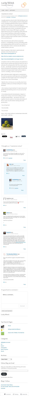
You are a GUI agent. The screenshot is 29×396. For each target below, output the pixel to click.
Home (3, 10)
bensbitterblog (15, 179)
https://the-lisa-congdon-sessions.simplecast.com (12, 56)
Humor (2, 345)
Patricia (8, 212)
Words (2, 351)
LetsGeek (3, 388)
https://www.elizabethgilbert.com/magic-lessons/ (12, 59)
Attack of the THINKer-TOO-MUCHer (16, 332)
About (7, 10)
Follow (3, 374)
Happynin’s (12, 10)
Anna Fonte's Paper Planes (7, 384)
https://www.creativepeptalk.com (8, 53)
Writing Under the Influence (14, 329)
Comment (22, 306)
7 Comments (13, 17)
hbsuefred (8, 232)
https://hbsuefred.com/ (21, 242)
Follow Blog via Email (7, 363)
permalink (8, 17)
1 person (10, 158)
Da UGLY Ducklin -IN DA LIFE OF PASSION (10, 386)
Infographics (4, 347)
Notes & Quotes (4, 349)
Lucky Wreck (5, 314)
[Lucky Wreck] (11, 4)
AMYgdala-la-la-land (5, 342)
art (1, 344)
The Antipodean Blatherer (11, 254)
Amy (10, 164)
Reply (25, 160)
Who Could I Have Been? (7, 310)
